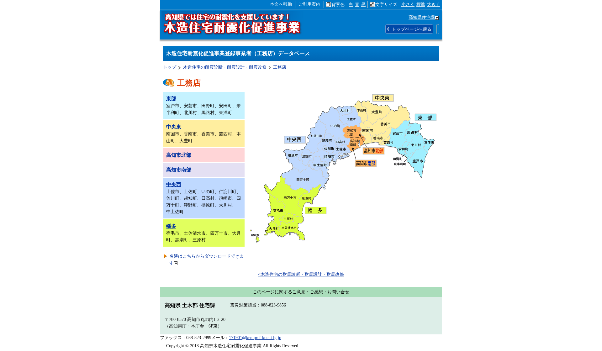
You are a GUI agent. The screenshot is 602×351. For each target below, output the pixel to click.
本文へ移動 (281, 4)
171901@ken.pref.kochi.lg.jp (255, 337)
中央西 (173, 184)
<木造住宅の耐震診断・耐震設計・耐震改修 (301, 274)
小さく (408, 4)
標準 (420, 4)
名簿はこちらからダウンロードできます (206, 259)
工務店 (279, 67)
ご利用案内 (309, 4)
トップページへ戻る (411, 29)
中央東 (173, 126)
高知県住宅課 (422, 17)
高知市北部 (178, 155)
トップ (169, 67)
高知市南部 (178, 169)
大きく (433, 4)
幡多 (171, 226)
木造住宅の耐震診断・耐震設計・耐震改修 (225, 67)
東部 (171, 98)
